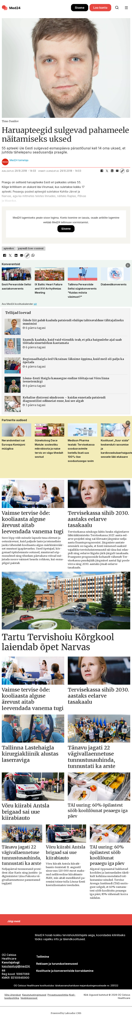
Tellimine (42, 956)
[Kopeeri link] (122, 171)
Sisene (79, 7)
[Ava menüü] (126, 8)
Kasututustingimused (34, 994)
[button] (4, 265)
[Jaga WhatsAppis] (127, 171)
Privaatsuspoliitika (57, 994)
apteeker (9, 248)
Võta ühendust (12, 994)
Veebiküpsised (29, 998)
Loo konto (100, 7)
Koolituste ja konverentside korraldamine (65, 970)
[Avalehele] (36, 7)
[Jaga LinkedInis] (112, 171)
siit (35, 303)
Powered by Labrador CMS (66, 1013)
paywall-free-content (31, 248)
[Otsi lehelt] (117, 8)
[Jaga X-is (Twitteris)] (106, 171)
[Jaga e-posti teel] (117, 171)
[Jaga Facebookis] (101, 171)
